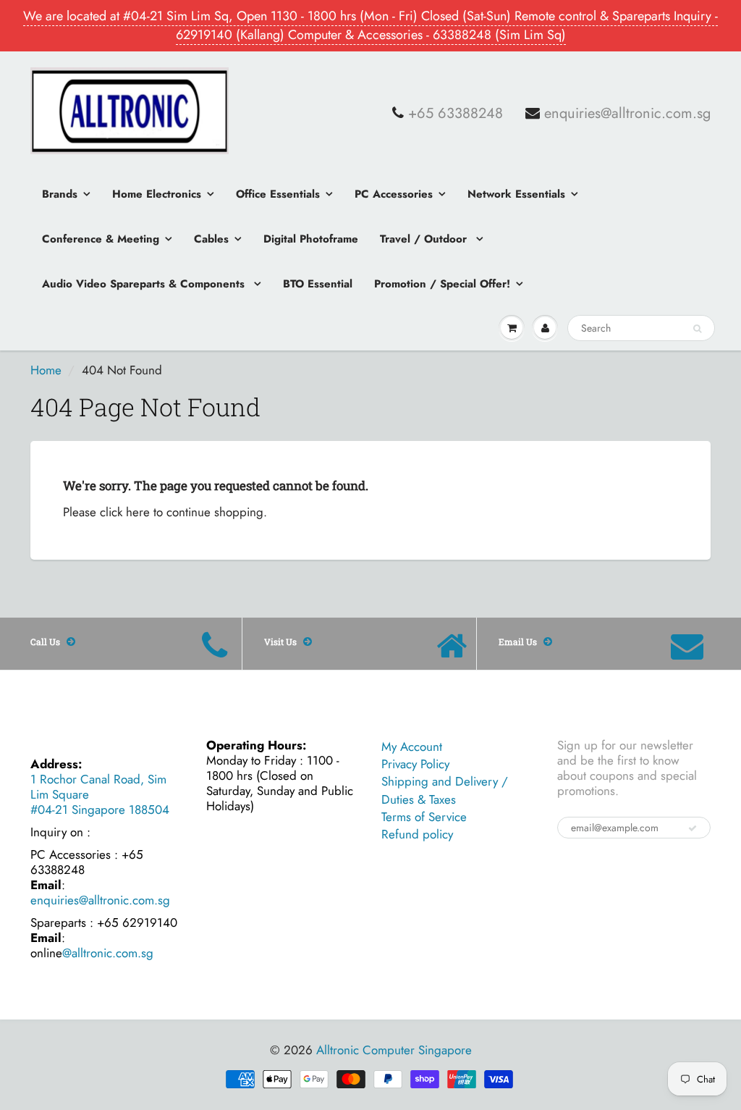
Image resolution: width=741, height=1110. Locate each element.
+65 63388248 (455, 114)
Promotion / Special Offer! (442, 284)
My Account (411, 746)
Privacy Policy (415, 764)
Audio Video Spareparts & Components (145, 284)
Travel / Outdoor (425, 239)
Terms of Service (424, 816)
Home (46, 370)
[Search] (697, 328)
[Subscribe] (692, 828)
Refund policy (417, 834)
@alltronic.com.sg (107, 953)
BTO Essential (317, 284)
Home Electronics (156, 194)
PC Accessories (394, 194)
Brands (59, 194)
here (138, 512)
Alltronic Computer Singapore (394, 1050)
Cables (211, 239)
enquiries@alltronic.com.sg (627, 114)
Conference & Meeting (100, 239)
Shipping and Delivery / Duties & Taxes (444, 790)
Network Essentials (516, 194)
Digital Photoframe (310, 239)
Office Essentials (278, 194)
